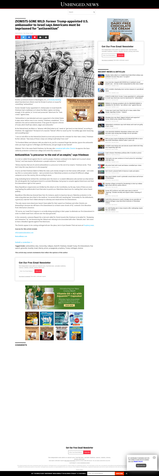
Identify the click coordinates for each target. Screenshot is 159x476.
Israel (36, 248)
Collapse (50, 246)
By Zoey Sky (115, 135)
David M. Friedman (60, 246)
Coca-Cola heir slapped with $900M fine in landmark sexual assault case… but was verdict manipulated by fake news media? (124, 83)
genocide (24, 248)
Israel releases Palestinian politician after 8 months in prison (123, 153)
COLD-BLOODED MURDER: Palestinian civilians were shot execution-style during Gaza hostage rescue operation (121, 132)
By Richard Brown (116, 154)
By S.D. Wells (115, 149)
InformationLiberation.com (24, 233)
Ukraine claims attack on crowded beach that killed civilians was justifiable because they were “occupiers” (124, 76)
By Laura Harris (115, 142)
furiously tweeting (55, 100)
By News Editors (115, 114)
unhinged (74, 248)
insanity (30, 248)
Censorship (43, 246)
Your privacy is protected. (24, 276)
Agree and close (141, 465)
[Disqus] (54, 371)
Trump (67, 248)
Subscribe (119, 473)
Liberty (40, 248)
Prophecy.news (89, 225)
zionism (80, 248)
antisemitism (30, 246)
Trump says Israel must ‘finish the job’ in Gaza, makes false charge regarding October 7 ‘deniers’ (122, 111)
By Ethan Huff (115, 99)
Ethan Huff (29, 33)
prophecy (61, 248)
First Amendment (83, 246)
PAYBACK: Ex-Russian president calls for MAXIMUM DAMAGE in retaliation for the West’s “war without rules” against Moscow (123, 104)
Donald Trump (72, 246)
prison (46, 248)
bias (36, 246)
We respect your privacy (70, 460)
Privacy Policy (79, 469)
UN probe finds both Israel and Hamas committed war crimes (123, 165)
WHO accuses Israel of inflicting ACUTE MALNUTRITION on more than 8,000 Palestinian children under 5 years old (124, 139)
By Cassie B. (114, 78)
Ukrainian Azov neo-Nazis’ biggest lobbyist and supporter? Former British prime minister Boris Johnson (122, 118)
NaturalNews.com (21, 236)
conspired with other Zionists (65, 148)
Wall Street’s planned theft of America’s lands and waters (122, 171)
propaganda (53, 248)
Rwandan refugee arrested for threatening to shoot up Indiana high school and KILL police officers (123, 184)
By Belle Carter (115, 85)
